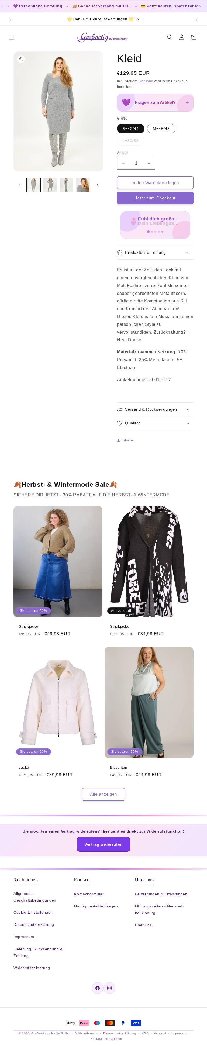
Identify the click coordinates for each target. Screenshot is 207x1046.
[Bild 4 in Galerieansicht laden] (83, 185)
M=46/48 (161, 128)
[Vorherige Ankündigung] (10, 19)
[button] (11, 37)
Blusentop (118, 767)
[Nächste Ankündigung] (196, 19)
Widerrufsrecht (86, 1033)
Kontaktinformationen (106, 1038)
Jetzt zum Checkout (155, 198)
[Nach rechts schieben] (98, 185)
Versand (146, 81)
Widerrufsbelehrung (31, 968)
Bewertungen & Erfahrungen (161, 894)
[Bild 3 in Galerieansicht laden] (66, 185)
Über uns (143, 925)
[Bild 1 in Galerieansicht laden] (33, 185)
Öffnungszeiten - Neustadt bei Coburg (159, 909)
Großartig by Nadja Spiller (50, 1033)
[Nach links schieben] (19, 185)
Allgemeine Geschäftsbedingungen (34, 896)
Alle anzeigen (103, 794)
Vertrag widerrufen (103, 844)
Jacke (24, 767)
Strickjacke (28, 626)
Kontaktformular (89, 894)
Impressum (23, 936)
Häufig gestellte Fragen (96, 906)
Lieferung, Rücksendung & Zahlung (38, 952)
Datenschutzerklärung (33, 924)
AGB (145, 1033)
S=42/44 (131, 128)
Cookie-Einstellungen (33, 912)
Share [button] (127, 440)
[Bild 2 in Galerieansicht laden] (50, 185)
